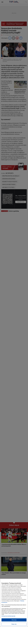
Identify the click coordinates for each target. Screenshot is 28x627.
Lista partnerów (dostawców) (8, 616)
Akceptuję (14, 619)
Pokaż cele (14, 624)
